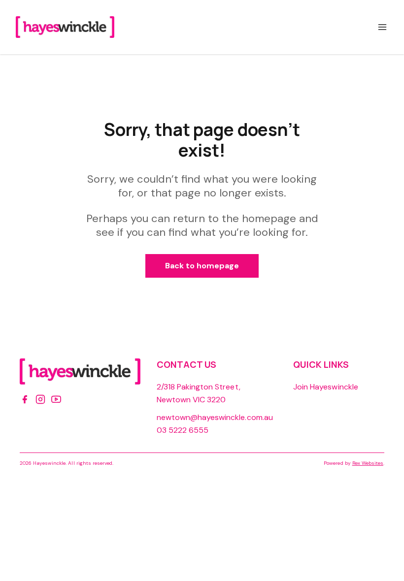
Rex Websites (367, 463)
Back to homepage (202, 265)
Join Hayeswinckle (325, 387)
